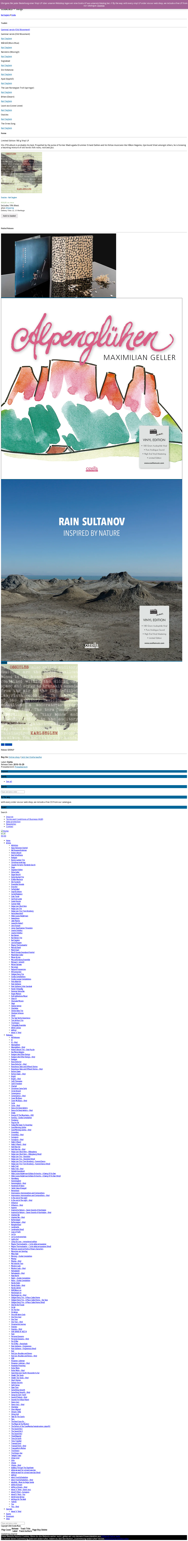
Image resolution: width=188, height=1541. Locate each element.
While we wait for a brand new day (23, 1470)
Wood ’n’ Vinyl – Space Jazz (21, 1489)
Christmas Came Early (19, 1088)
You (12, 1504)
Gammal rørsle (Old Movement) (15, 29)
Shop (8, 1518)
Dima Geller (15, 872)
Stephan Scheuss (17, 1013)
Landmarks (15, 1227)
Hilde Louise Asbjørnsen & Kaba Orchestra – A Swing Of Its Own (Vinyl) (36, 1176)
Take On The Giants (18, 1416)
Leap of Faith (16, 1232)
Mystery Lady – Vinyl (18, 1268)
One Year (14, 1319)
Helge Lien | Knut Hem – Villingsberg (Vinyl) (26, 1154)
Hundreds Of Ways (17, 1185)
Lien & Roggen (16, 942)
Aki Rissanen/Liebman (19, 850)
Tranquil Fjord (16, 1443)
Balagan (14, 857)
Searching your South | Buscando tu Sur (25, 1373)
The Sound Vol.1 (16, 1433)
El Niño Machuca (17, 879)
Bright (13, 1076)
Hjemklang (15, 1178)
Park (12, 1334)
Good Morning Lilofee (18, 1127)
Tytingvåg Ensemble (18, 1025)
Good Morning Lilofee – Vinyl (21, 1130)
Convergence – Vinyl (18, 1096)
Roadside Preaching (18, 1365)
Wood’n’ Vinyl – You (18, 1494)
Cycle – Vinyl (15, 1105)
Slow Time (15, 1387)
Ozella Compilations (18, 976)
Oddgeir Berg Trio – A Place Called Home (25, 1297)
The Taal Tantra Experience (20, 1018)
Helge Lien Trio (16, 908)
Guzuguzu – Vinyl (17, 1139)
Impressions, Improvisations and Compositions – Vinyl (30, 1195)
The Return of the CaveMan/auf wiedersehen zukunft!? (31, 1426)
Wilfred (13, 1030)
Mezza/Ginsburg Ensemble (20, 959)
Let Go (13, 1234)
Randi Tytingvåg (17, 989)
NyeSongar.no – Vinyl (18, 1295)
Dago (13, 867)
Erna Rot (14, 886)
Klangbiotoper (16, 1224)
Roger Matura (16, 993)
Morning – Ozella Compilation (21, 1256)
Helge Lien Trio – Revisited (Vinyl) (23, 1159)
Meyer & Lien (15, 957)
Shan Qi (14, 998)
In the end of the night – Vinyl (21, 1200)
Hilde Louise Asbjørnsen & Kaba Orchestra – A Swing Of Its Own (33, 1173)
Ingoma (14, 1207)
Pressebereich (21, 767)
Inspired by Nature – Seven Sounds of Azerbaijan (28, 1210)
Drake (13, 1113)
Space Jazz (15, 1402)
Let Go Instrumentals (18, 1236)
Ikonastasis (15, 1190)
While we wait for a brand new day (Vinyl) (25, 1472)
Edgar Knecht (16, 874)
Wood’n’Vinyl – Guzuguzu (20, 1492)
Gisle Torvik (15, 896)
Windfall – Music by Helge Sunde (22, 1482)
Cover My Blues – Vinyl (19, 1100)
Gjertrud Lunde (16, 899)
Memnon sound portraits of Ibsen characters (27, 1249)
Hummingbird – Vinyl (18, 1183)
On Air (13, 1307)
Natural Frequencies (18, 969)
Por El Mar (14, 1341)
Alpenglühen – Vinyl (18, 1047)
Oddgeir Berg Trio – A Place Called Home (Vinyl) (28, 1302)
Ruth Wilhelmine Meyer (19, 996)
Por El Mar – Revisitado (19, 1343)
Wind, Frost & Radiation (19, 1477)
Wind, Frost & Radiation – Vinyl (22, 1480)
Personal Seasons (17, 1336)
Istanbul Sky (15, 1215)
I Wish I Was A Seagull (18, 1188)
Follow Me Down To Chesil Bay (21, 1125)
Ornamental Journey (18, 1324)
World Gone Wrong (17, 1497)
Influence (14, 1202)
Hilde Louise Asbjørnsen (19, 916)
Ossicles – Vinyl (16, 1329)
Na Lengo (14, 967)
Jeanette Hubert (17, 923)
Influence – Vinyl (17, 1205)
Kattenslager (15, 1219)
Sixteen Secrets (17, 1382)
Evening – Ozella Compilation (21, 1117)
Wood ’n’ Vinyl (16, 1032)
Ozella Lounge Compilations (21, 979)
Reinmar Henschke (18, 991)
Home (8, 840)
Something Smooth (18, 1390)
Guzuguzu (14, 1137)
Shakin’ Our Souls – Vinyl (20, 1377)
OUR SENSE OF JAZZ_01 (19, 1331)
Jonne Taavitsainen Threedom (22, 928)
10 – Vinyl (14, 1042)
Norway (8, 744)
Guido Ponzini (16, 901)
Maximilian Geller (17, 955)
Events (8, 1514)
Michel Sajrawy (16, 964)
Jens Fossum (15, 925)
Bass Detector (16, 1061)
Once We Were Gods (18, 1314)
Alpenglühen (15, 1044)
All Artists (14, 845)
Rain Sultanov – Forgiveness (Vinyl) (23, 1348)
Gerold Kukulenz (17, 894)
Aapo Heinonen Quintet (19, 848)
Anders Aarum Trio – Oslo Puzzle (23, 1049)
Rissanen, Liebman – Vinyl (20, 1363)
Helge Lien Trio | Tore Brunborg (22, 911)
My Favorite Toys (17, 1263)
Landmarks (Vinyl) (17, 1229)
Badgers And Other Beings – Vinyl (23, 1057)
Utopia (13, 1463)
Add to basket (9, 216)
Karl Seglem (5, 15)
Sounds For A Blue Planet (20, 1399)
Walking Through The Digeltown (22, 1467)
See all (9, 781)
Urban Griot (15, 1458)
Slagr (13, 1003)
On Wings (14, 1312)
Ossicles (14, 1326)
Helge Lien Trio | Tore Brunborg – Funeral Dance (28, 1161)
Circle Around (16, 1091)
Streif (13, 1015)
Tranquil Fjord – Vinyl (18, 1446)
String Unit (15, 1414)
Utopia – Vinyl (16, 1465)
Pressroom (10, 1516)
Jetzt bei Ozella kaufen (31, 757)
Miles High (14, 1254)
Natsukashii (15, 1271)
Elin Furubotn (16, 882)
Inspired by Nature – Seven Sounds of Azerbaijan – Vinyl (31, 1212)
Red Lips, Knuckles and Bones (21, 1353)
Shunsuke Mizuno (17, 1001)
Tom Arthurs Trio (17, 1020)
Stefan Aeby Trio (17, 1010)
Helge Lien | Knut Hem (19, 906)
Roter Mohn (15, 1368)
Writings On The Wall (18, 1499)
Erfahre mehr (114, 1536)
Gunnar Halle (15, 903)
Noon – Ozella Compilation (20, 1280)
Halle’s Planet (16, 1142)
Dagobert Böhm (17, 869)
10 (12, 1040)
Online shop (14, 757)
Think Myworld (16, 1436)
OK (102, 1536)
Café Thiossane (16, 1081)
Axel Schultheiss (17, 855)
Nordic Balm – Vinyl (18, 1285)
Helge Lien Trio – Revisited (20, 1156)
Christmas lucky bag (18, 862)
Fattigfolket (15, 889)
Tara (12, 1419)
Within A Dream (16, 1484)
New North (15, 1275)
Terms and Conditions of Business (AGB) (24, 819)
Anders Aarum (16, 852)
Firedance (14, 1120)
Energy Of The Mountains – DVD (22, 1115)
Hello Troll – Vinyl (17, 1168)
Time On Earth (16, 1438)
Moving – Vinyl (16, 1261)
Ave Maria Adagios (17, 1052)
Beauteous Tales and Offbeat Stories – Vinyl (27, 1069)
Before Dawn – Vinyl (18, 1074)
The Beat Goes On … (18, 1421)
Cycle (13, 1103)
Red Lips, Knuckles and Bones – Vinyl (24, 1356)
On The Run (15, 1309)
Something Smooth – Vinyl (20, 1392)
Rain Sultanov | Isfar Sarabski (21, 986)
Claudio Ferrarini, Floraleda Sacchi (23, 865)
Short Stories (16, 1380)
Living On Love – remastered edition (24, 1241)
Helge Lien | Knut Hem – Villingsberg (24, 1151)
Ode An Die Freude (17, 1305)
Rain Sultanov (16, 984)
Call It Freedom (16, 1083)
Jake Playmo (15, 920)
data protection (13, 821)
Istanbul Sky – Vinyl (18, 1217)
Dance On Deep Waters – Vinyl (22, 1110)
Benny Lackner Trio (18, 860)
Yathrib (13, 1501)
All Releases (15, 1037)
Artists (8, 843)
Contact (9, 826)
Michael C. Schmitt (17, 962)
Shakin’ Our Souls (17, 1375)
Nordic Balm (15, 1283)
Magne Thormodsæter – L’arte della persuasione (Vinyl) (31, 1246)
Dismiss (100, 5)
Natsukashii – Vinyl (18, 1273)
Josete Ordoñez (17, 930)
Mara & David (16, 947)
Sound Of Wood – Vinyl (19, 1397)
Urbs (13, 1460)
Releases (9, 1035)
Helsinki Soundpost (18, 1171)
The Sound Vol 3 (17, 1431)
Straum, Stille (16, 1412)
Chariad (14, 1086)
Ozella (13, 15)
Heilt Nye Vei (15, 1147)
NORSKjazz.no (16, 1290)
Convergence (16, 1093)
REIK (12, 1358)
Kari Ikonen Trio (16, 937)
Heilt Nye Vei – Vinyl (18, 1149)
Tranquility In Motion (18, 1448)
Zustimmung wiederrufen (117, 1539)
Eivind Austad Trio (17, 877)
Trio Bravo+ (15, 1023)
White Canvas (16, 1027)
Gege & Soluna (16, 891)
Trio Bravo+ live (16, 1453)
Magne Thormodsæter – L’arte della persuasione (28, 1244)
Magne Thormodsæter (19, 945)
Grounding (15, 1132)
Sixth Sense (15, 1385)
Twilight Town (16, 1455)
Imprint (9, 817)
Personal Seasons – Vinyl (20, 1339)
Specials (9, 1509)
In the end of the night (19, 1198)
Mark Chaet (15, 950)
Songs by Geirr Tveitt (18, 1394)
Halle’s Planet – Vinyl (18, 1144)
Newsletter (11, 824)
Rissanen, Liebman (18, 1360)
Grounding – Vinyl (17, 1134)
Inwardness (15, 918)
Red (12, 1351)
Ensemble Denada (17, 884)
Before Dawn (16, 1071)
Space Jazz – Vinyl (17, 1404)
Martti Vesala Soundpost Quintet (23, 952)
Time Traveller (16, 1441)
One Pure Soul (16, 1317)
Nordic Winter (16, 1288)
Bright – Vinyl (16, 1078)
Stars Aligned (16, 1409)
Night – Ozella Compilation (20, 1278)
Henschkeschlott (17, 913)
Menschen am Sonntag (19, 1251)
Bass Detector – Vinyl (18, 1064)
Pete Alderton (16, 981)
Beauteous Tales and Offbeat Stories (24, 1066)
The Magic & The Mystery (20, 1424)
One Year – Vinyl (17, 1322)
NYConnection (16, 972)
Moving (13, 1258)
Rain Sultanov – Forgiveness (21, 1346)
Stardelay (14, 1008)
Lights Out (15, 1239)
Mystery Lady (16, 1266)
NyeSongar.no (16, 1292)
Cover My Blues (16, 1098)
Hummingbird (16, 1181)
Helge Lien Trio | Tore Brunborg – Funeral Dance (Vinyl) (30, 1164)
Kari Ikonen (15, 935)
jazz (2, 744)
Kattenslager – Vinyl (18, 1222)
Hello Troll (14, 1166)
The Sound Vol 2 (17, 1429)
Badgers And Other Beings (20, 1054)
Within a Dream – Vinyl (19, 1487)
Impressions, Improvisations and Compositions (28, 1193)
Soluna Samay (16, 1006)
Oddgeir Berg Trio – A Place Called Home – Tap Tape (29, 1300)
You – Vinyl (15, 1506)
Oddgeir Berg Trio (17, 974)
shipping (10, 208)
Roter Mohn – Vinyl (18, 1370)
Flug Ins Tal (15, 1122)
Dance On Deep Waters (19, 1108)
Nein (106, 1536)
